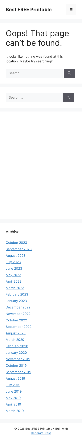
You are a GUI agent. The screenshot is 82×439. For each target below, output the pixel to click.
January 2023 (16, 301)
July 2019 (13, 385)
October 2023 (16, 243)
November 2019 (18, 359)
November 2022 (18, 314)
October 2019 (16, 365)
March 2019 (15, 411)
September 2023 (19, 249)
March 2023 (15, 288)
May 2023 (13, 275)
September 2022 (18, 327)
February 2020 (17, 346)
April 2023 (14, 281)
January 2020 (16, 353)
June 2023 (14, 268)
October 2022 (16, 320)
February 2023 (17, 294)
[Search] (69, 73)
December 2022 (18, 307)
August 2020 (16, 333)
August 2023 (16, 255)
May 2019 (13, 398)
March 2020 (15, 340)
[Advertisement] (41, 168)
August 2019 (15, 378)
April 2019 (13, 404)
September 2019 (18, 372)
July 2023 (13, 262)
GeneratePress (41, 433)
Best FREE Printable (29, 9)
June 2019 (14, 391)
